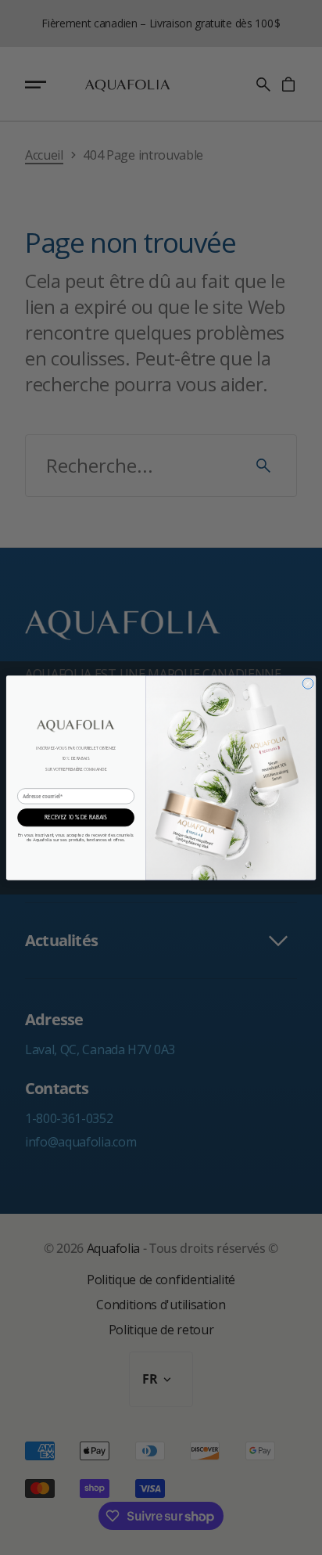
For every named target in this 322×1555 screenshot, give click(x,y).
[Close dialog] (307, 683)
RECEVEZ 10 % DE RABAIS (76, 816)
